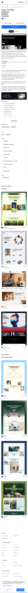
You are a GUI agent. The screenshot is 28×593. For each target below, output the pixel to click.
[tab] (14, 61)
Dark (3, 134)
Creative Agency (5, 126)
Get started (21, 2)
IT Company (13, 126)
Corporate (8, 134)
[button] (26, 2)
